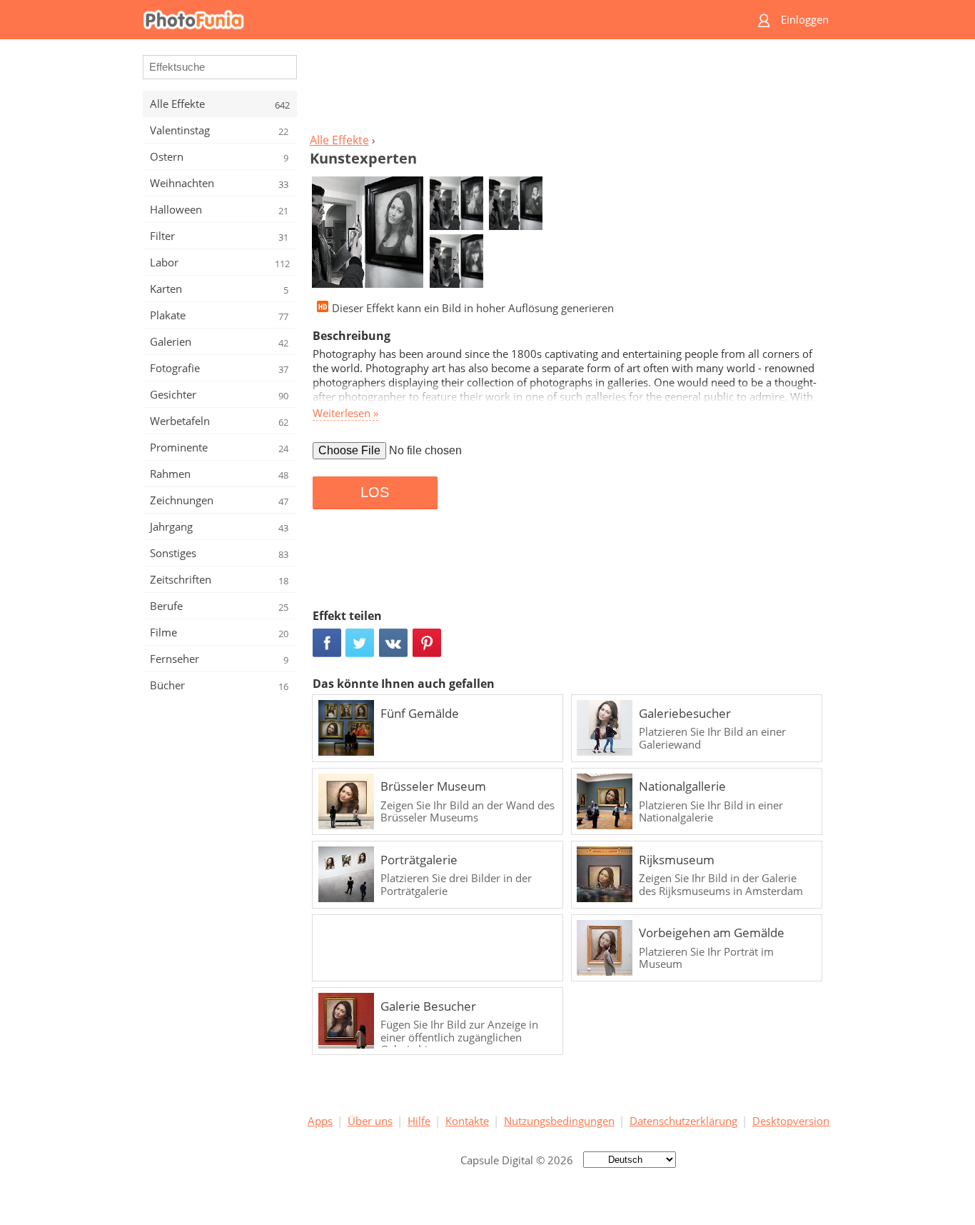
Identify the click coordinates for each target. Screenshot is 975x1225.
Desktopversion (790, 1121)
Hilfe (419, 1121)
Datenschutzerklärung (683, 1121)
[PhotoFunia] (432, 19)
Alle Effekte (339, 140)
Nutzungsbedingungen (559, 1121)
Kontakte (467, 1121)
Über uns (370, 1121)
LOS (374, 492)
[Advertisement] (568, 90)
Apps (320, 1121)
